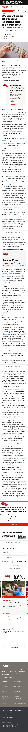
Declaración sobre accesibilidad (7, 712)
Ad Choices (22, 719)
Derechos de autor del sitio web (7, 717)
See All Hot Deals (14, 647)
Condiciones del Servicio (19, 710)
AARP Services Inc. (17, 688)
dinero (21, 114)
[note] (14, 60)
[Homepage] (4, 7)
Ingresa (19, 6)
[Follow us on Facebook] (3, 726)
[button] (9, 618)
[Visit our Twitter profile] (8, 726)
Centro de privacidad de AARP (7, 710)
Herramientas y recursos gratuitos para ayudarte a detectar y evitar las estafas (12, 262)
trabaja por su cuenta (20, 458)
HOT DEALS (7, 629)
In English (4, 38)
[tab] (7, 562)
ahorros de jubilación (7, 273)
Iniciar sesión (17, 552)
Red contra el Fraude (10, 260)
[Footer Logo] (14, 666)
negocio (9, 464)
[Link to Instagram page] (12, 726)
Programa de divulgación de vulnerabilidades (10, 719)
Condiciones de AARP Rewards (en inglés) (9, 715)
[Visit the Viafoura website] (17, 568)
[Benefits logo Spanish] (5, 255)
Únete (8, 10)
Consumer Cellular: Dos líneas (12, 603)
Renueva (20, 10)
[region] (14, 559)
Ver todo (22, 265)
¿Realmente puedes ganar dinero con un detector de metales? (8, 536)
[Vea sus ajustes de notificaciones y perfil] (25, 562)
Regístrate (13, 6)
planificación (17, 212)
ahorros (4, 74)
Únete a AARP (13, 104)
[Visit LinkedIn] (16, 726)
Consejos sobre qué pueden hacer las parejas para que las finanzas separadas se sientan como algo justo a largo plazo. (13, 29)
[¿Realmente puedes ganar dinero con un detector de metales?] (22, 537)
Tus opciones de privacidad (6, 722)
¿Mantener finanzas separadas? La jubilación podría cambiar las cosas (12, 20)
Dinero (4, 13)
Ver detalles (6, 265)
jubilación (4, 186)
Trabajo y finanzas (8, 258)
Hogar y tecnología (8, 600)
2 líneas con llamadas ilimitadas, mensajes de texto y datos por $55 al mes (13, 605)
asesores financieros (13, 304)
